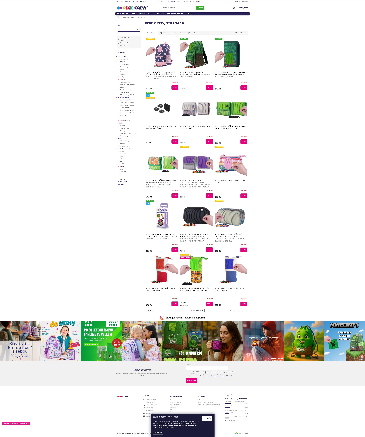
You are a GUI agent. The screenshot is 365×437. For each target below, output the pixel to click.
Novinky (121, 184)
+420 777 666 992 (151, 405)
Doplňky (122, 61)
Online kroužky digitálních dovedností (209, 404)
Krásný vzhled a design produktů (235, 401)
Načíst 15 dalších (196, 310)
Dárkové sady (124, 136)
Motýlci (122, 156)
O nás (161, 1)
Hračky (120, 138)
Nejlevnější (163, 33)
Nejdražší (173, 33)
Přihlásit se (191, 380)
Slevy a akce (122, 182)
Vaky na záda (124, 72)
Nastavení (158, 432)
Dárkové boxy (124, 67)
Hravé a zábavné (230, 406)
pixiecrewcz (149, 407)
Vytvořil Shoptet (243, 433)
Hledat (200, 8)
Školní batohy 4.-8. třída (127, 105)
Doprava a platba (173, 1)
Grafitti (122, 164)
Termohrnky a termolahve (127, 84)
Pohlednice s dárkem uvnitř (128, 133)
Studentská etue (124, 118)
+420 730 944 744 (151, 402)
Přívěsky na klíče (125, 64)
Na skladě (125, 37)
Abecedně (197, 33)
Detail (175, 87)
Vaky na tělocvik (124, 107)
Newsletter (173, 407)
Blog (171, 409)
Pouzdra (122, 79)
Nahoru (151, 310)
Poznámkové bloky (125, 82)
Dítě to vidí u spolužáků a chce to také (236, 416)
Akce (122, 40)
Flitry (121, 174)
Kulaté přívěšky (124, 92)
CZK (236, 1)
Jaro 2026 (123, 154)
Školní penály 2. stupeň (127, 113)
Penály (122, 77)
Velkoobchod (197, 1)
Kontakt (186, 1)
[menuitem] (122, 13)
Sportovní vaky (124, 59)
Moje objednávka (175, 404)
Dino (121, 161)
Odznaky (122, 125)
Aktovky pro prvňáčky (126, 100)
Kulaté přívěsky (124, 128)
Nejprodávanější (185, 33)
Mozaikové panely (125, 90)
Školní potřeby (124, 97)
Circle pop (123, 171)
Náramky (122, 87)
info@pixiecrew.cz (151, 399)
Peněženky (123, 74)
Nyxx (121, 169)
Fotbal (121, 159)
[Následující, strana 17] (242, 310)
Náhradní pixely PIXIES (127, 95)
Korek (121, 177)
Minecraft (122, 151)
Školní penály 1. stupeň (127, 110)
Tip (122, 45)
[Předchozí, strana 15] (234, 310)
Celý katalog (123, 56)
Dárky (120, 123)
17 (246, 310)
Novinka (124, 43)
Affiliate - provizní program (205, 402)
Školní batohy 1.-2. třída (127, 102)
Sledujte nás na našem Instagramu (185, 317)
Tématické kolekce (125, 148)
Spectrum (122, 179)
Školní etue (123, 115)
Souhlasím (207, 418)
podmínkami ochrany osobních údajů (220, 376)
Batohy (122, 69)
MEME (122, 166)
